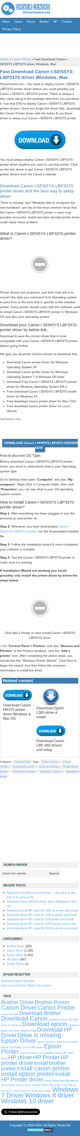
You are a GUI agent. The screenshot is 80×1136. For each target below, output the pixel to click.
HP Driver (13, 959)
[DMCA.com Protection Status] (40, 1131)
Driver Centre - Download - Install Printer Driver (26, 9)
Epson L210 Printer (11, 1047)
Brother (44, 21)
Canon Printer (56, 1007)
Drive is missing (48, 766)
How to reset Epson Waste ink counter (26, 985)
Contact (67, 21)
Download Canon (23, 766)
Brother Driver (15, 946)
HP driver (20, 1057)
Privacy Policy (11, 29)
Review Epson (24, 1085)
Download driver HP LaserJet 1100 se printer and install (42, 910)
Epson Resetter (28, 1053)
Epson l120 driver (46, 1041)
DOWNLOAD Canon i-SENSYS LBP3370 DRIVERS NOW (41, 445)
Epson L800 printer (33, 1047)
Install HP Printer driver (35, 1077)
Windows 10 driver (24, 771)
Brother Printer (52, 1002)
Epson (31, 21)
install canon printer (43, 1068)
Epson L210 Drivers (67, 1041)
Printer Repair (15, 964)
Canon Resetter (9, 1014)
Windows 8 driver (49, 1095)
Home (6, 21)
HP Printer (46, 1057)
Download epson (44, 1024)
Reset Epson (8, 1085)
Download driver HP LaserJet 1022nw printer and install (42, 928)
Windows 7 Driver (50, 771)
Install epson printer (27, 1074)
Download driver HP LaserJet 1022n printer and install (41, 923)
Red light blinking (69, 1080)
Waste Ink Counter (41, 1090)
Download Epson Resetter (17, 981)
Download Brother (40, 1013)
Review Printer (40, 1085)
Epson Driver (15, 955)
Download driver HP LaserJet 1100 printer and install (40, 919)
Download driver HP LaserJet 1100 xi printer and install (42, 915)
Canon (18, 21)
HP (55, 21)
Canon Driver (21, 59)
